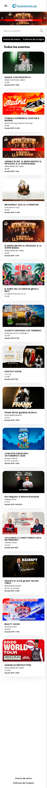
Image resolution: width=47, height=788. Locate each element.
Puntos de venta (23, 778)
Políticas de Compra (23, 783)
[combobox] (23, 31)
